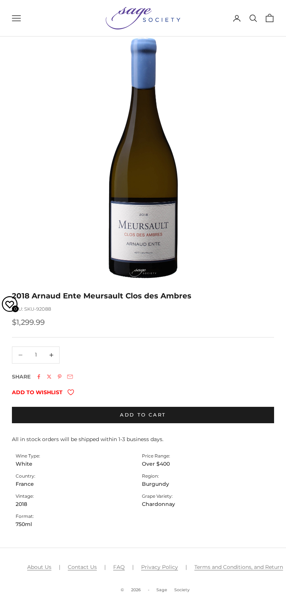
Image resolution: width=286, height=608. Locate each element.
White (24, 463)
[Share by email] (70, 377)
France (25, 484)
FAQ (119, 567)
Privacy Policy (159, 567)
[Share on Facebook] (39, 377)
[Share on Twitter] (49, 377)
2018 (21, 504)
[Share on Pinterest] (60, 377)
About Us (39, 567)
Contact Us (82, 567)
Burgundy (155, 484)
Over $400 (156, 463)
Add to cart (143, 415)
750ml (24, 524)
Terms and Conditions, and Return (238, 567)
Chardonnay (158, 504)
